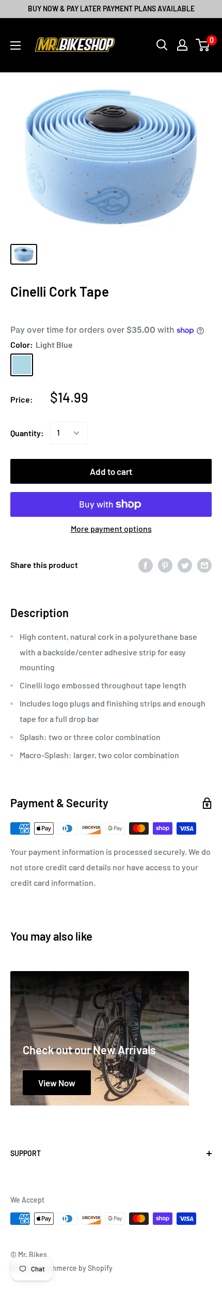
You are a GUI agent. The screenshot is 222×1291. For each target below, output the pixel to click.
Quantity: (27, 433)
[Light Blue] (21, 365)
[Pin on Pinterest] (165, 565)
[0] (203, 45)
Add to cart (111, 471)
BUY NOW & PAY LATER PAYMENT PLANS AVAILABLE (111, 8)
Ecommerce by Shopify (75, 1268)
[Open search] (162, 45)
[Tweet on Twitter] (185, 565)
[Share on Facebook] (145, 565)
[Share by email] (204, 565)
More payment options (111, 528)
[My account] (182, 45)
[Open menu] (15, 45)
